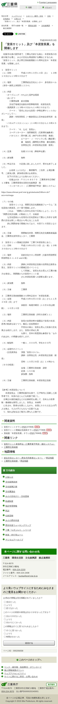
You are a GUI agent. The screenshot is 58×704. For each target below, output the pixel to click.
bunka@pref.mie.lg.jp (28, 576)
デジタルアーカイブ (14, 540)
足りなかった (12, 608)
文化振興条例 (11, 482)
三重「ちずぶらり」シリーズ (18, 530)
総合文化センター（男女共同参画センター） (23, 458)
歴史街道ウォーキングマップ (18, 525)
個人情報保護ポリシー (14, 670)
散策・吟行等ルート (14, 535)
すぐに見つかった (14, 630)
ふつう (9, 605)
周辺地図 (50, 458)
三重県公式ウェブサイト (9, 4)
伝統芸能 (9, 516)
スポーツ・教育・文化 (34, 16)
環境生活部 (32, 26)
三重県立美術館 (11, 447)
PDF (24, 427)
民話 (7, 511)
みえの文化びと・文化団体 (17, 496)
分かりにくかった (14, 622)
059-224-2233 (19, 569)
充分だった (11, 602)
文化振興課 (45, 26)
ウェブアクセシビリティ (15, 673)
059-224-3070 (7, 691)
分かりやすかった (14, 616)
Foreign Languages (48, 2)
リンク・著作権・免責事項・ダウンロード (23, 667)
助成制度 (9, 501)
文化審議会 (10, 491)
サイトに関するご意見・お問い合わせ (21, 676)
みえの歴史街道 (12, 520)
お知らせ (17, 19)
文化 (49, 16)
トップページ (17, 16)
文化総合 (6, 19)
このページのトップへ (30, 660)
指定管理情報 (11, 506)
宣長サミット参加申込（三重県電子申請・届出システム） (29, 444)
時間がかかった (13, 637)
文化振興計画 (11, 486)
